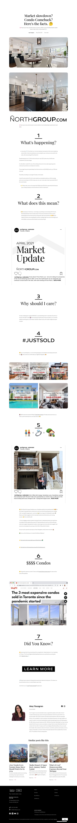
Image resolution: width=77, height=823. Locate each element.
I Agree (65, 819)
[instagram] (64, 706)
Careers (56, 792)
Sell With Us (36, 798)
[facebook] (62, 706)
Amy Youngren (31, 32)
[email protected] (33, 685)
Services (36, 792)
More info (55, 819)
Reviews (56, 789)
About (35, 789)
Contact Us (56, 795)
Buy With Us (36, 795)
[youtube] (67, 706)
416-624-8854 (32, 709)
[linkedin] (12, 813)
